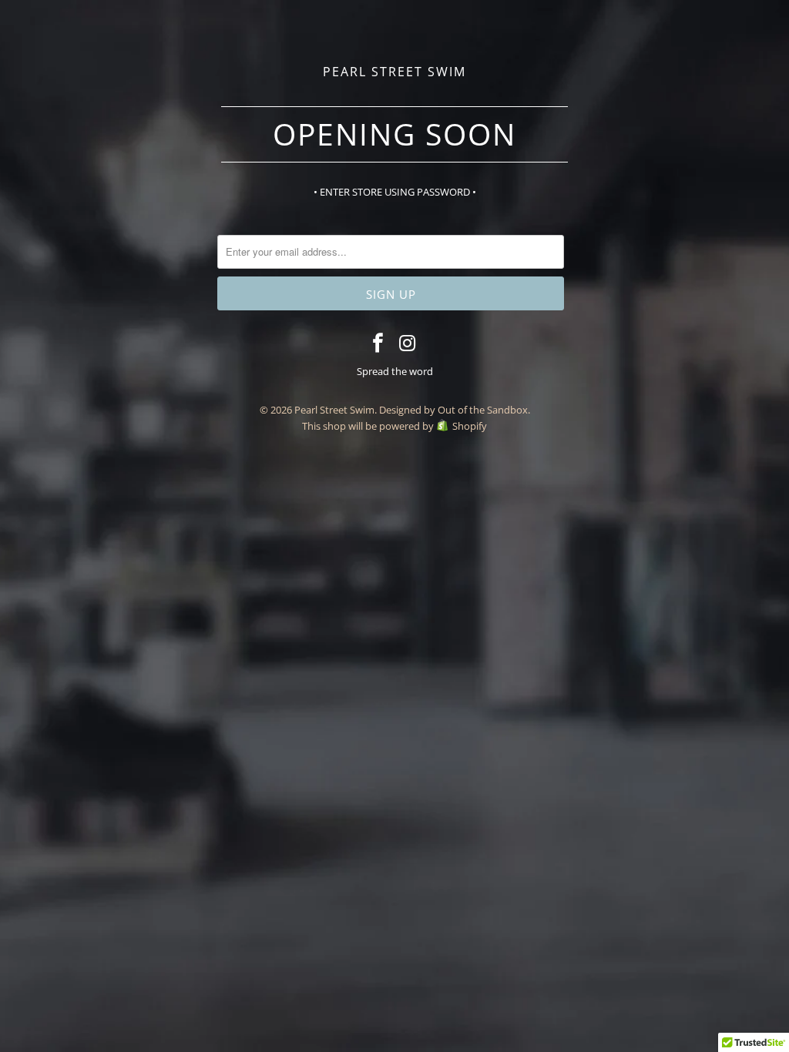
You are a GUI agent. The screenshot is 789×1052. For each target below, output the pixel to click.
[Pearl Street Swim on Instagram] (408, 343)
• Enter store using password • (395, 192)
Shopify (469, 426)
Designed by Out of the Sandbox (453, 410)
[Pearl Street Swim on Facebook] (378, 343)
